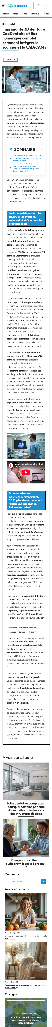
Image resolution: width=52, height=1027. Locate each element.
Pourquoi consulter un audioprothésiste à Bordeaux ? (26, 863)
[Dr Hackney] (17, 5)
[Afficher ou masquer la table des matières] (39, 149)
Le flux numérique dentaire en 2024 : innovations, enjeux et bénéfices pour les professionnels (27, 158)
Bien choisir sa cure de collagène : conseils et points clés (26, 937)
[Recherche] (38, 5)
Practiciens (10, 60)
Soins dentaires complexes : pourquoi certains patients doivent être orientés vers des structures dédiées (26, 808)
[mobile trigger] (4, 5)
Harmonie (24, 1013)
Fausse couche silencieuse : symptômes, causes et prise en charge (25, 986)
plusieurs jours (37, 123)
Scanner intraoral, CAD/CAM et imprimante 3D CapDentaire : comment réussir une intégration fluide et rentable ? (26, 167)
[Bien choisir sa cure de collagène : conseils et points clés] (26, 912)
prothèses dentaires (16, 270)
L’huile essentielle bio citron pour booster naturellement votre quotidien (26, 1020)
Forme (7, 982)
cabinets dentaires (19, 370)
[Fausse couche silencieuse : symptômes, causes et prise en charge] (26, 961)
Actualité (8, 933)
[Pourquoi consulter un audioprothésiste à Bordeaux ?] (26, 838)
